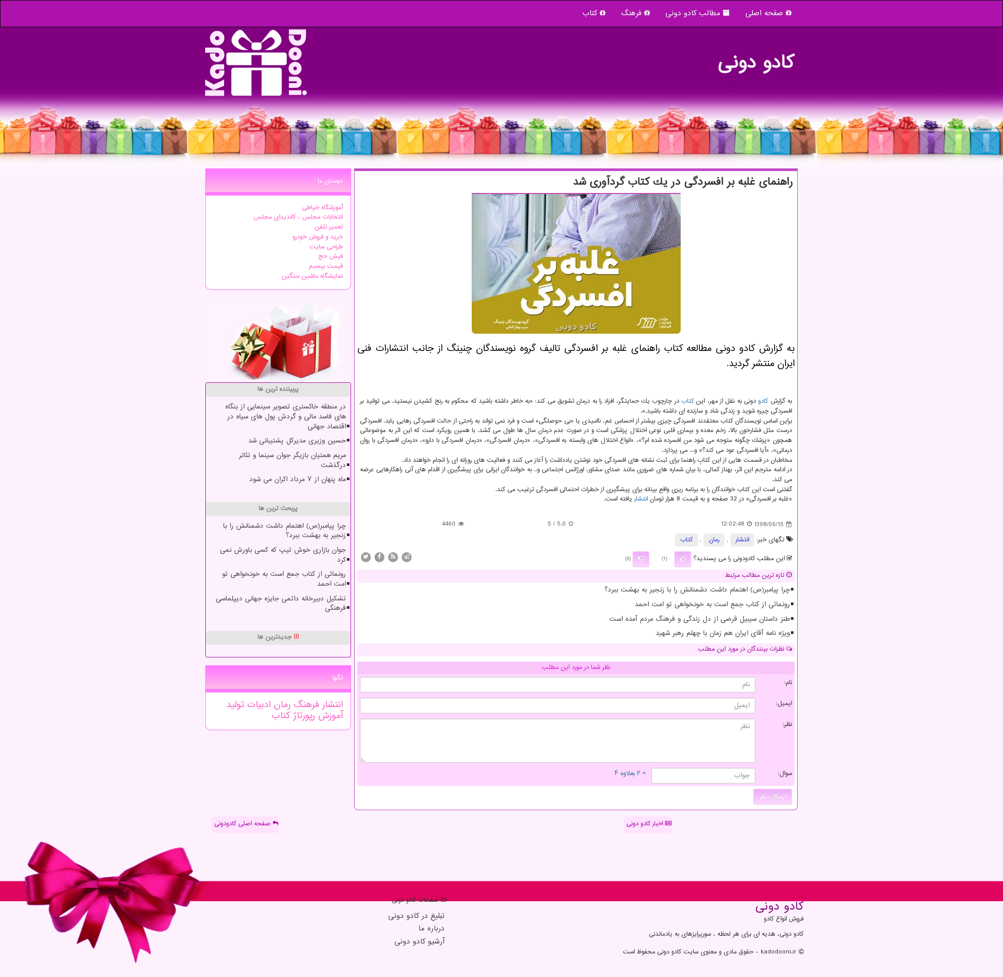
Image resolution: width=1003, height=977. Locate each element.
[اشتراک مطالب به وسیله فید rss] (393, 557)
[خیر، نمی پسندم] (641, 559)
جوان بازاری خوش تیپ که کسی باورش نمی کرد (283, 555)
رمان (714, 540)
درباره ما (431, 929)
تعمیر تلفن (328, 227)
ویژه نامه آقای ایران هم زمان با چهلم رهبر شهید (723, 633)
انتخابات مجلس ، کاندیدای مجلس (298, 217)
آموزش (329, 716)
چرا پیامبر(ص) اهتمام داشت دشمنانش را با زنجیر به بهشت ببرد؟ (697, 590)
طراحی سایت (326, 247)
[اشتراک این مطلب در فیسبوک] (379, 557)
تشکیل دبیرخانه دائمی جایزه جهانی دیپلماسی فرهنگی (281, 604)
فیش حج (330, 256)
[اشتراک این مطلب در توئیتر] (365, 557)
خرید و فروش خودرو (318, 237)
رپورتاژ (302, 716)
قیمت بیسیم (326, 266)
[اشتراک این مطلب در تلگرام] (406, 557)
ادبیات (257, 705)
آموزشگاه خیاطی (322, 207)
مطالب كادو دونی (694, 13)
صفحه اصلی (765, 13)
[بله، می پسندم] (682, 559)
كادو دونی (756, 58)
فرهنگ (632, 13)
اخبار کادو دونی (645, 824)
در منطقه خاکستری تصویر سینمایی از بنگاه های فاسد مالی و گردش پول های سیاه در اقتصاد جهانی (285, 416)
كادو (763, 401)
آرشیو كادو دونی (419, 942)
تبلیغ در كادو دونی (416, 917)
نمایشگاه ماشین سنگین (312, 276)
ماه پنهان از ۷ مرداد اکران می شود (297, 479)
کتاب (591, 13)
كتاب (687, 401)
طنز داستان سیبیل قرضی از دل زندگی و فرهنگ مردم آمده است (699, 619)
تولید (235, 705)
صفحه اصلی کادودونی (243, 824)
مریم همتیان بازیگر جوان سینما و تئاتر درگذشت (292, 460)
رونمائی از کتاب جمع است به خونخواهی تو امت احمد (712, 604)
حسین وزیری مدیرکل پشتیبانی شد (297, 441)
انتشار (641, 499)
